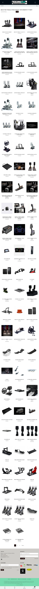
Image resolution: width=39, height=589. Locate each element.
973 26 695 (4, 554)
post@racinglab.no (5, 555)
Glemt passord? (36, 558)
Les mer (12, 583)
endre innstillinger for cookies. (18, 583)
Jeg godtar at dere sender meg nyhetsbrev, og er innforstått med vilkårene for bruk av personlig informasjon (9, 568)
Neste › (23, 545)
